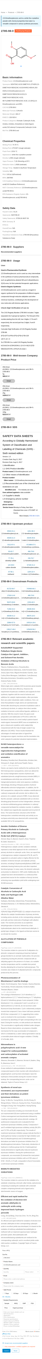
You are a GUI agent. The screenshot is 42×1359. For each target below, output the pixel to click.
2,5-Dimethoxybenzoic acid (22, 81)
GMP (24, 1303)
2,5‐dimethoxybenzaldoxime (32, 566)
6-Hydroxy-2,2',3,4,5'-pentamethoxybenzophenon (19, 624)
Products (11, 12)
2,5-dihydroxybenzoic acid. (31, 553)
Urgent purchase (18, 1308)
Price (6, 1308)
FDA (32, 1303)
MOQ (16, 1303)
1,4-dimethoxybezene (31, 559)
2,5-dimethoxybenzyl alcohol (12, 532)
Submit (6, 1351)
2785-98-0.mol (14, 130)
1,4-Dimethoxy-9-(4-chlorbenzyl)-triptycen (16, 610)
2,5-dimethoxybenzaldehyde (12, 553)
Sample (6, 1303)
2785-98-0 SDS (34, 516)
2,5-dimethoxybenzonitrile (11, 546)
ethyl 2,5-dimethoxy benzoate (12, 590)
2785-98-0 (12, 107)
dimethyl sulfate (11, 559)
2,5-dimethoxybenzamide (11, 539)
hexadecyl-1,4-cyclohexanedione (13, 631)
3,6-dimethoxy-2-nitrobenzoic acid (13, 603)
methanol (11, 573)
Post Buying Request (23, 31)
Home (3, 12)
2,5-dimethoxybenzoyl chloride (12, 597)
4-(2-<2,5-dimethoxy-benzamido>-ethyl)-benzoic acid (20, 617)
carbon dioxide (11, 566)
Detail (9, 381)
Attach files (7, 1334)
